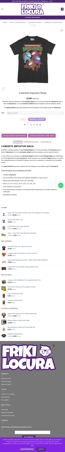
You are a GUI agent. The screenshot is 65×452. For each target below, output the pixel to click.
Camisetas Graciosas (53, 22)
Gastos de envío (6, 384)
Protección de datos (7, 412)
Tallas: (3, 112)
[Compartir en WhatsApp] (24, 124)
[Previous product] (34, 25)
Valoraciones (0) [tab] (45, 142)
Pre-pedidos (5, 400)
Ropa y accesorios (18, 22)
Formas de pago (6, 381)
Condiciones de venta (7, 415)
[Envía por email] (34, 124)
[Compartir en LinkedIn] (40, 124)
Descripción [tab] (18, 142)
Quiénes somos (6, 378)
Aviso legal (4, 409)
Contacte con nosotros (8, 394)
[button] (2, 9)
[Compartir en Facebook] (27, 124)
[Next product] (30, 25)
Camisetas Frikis (35, 22)
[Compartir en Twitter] (31, 124)
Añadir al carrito (37, 119)
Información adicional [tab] (31, 142)
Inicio (5, 22)
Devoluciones (5, 397)
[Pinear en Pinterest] (37, 124)
